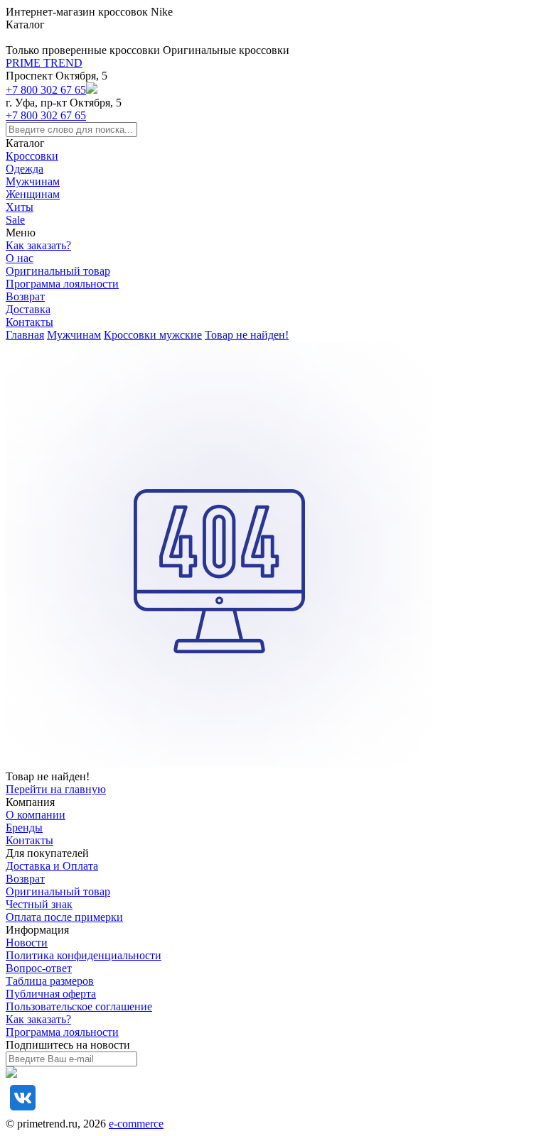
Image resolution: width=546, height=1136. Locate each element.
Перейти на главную (56, 789)
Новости (27, 942)
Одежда (24, 169)
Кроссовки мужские (153, 335)
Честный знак (39, 904)
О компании (35, 815)
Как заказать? (38, 245)
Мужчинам (33, 181)
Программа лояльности (62, 284)
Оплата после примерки (64, 917)
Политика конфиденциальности (83, 955)
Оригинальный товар (58, 271)
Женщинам (33, 194)
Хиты (19, 207)
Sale (15, 220)
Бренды (24, 827)
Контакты (29, 322)
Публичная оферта (51, 994)
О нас (19, 258)
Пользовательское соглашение (79, 1006)
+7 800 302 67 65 (46, 90)
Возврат (25, 296)
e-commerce (136, 1124)
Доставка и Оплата (52, 866)
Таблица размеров (50, 981)
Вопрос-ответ (39, 968)
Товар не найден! (247, 335)
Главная (25, 335)
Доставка (28, 309)
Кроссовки (32, 156)
